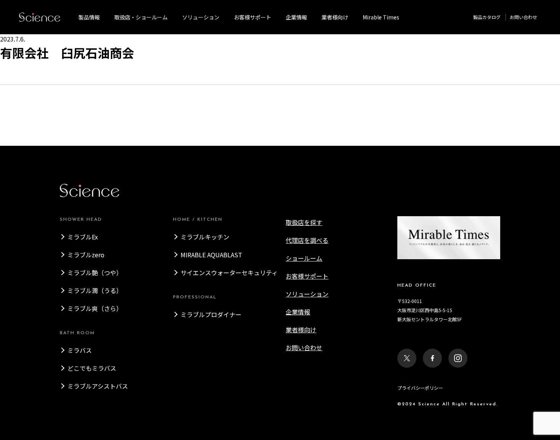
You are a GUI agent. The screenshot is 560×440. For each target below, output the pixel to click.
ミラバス (79, 350)
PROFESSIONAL (195, 297)
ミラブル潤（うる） (94, 290)
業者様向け (301, 329)
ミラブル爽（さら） (94, 308)
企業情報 (296, 17)
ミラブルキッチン (205, 236)
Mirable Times (381, 17)
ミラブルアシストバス (97, 386)
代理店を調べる (307, 240)
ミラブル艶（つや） (94, 272)
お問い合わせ (523, 17)
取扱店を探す (304, 222)
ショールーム (304, 258)
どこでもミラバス (91, 368)
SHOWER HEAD (81, 219)
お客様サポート (252, 17)
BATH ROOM (77, 333)
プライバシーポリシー (420, 387)
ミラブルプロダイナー (211, 314)
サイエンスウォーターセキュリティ (229, 272)
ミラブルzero (85, 254)
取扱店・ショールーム (141, 17)
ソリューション (200, 17)
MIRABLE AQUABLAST (211, 254)
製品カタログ (487, 17)
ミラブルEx (82, 236)
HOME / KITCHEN (197, 219)
